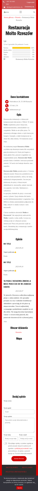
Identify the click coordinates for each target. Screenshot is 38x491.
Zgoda (19, 488)
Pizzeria (17, 17)
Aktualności (12, 467)
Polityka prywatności (16, 472)
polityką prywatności (22, 448)
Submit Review (19, 458)
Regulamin (27, 467)
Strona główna (9, 17)
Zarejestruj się (29, 7)
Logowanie (30, 2)
